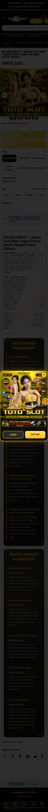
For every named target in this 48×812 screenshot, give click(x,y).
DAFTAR (35, 434)
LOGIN (13, 434)
